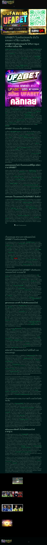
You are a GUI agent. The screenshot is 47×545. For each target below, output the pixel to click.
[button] (14, 6)
